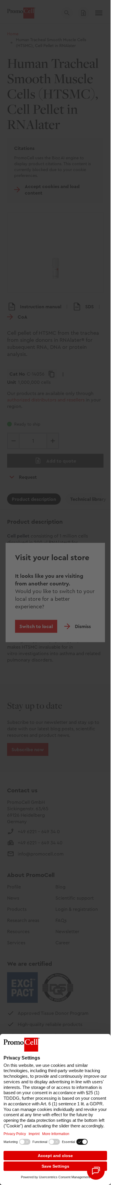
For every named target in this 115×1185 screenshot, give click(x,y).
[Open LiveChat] (96, 1171)
